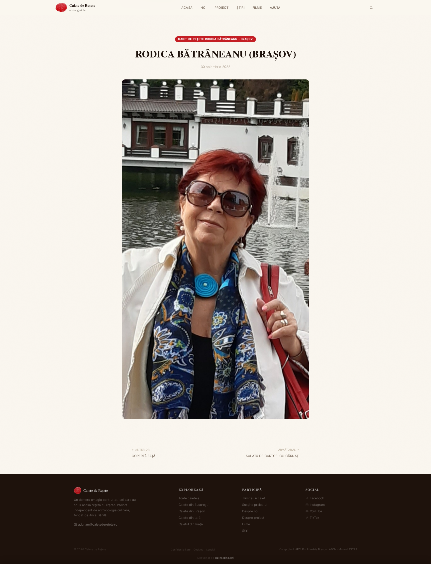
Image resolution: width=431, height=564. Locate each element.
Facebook (317, 498)
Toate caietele (189, 498)
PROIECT (222, 7)
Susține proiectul (254, 505)
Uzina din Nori (224, 558)
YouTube (316, 511)
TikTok (314, 518)
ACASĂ (187, 7)
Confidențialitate (181, 549)
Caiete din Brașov (192, 511)
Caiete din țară (190, 518)
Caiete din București (194, 505)
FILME (257, 7)
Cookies (198, 549)
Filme (246, 524)
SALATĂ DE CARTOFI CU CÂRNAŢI (272, 456)
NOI (203, 7)
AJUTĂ (275, 7)
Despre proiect (253, 518)
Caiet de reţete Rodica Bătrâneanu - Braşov (215, 39)
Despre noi (250, 511)
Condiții (210, 549)
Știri (245, 531)
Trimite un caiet (253, 498)
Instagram (317, 505)
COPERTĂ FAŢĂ (143, 456)
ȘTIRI (240, 7)
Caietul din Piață (191, 524)
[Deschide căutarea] (371, 7)
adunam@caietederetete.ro (97, 524)
